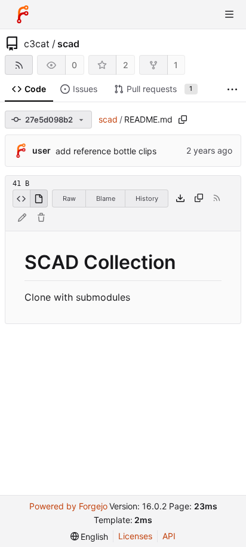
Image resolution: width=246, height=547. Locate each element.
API (169, 536)
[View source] (21, 198)
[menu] (89, 536)
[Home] (22, 14)
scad (68, 44)
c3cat (37, 44)
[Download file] (180, 198)
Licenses (135, 536)
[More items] (232, 89)
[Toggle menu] (229, 14)
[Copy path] (182, 119)
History (147, 198)
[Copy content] (199, 198)
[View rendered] (39, 198)
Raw (69, 198)
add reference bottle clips (106, 151)
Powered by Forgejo (68, 506)
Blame (105, 198)
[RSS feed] (19, 65)
